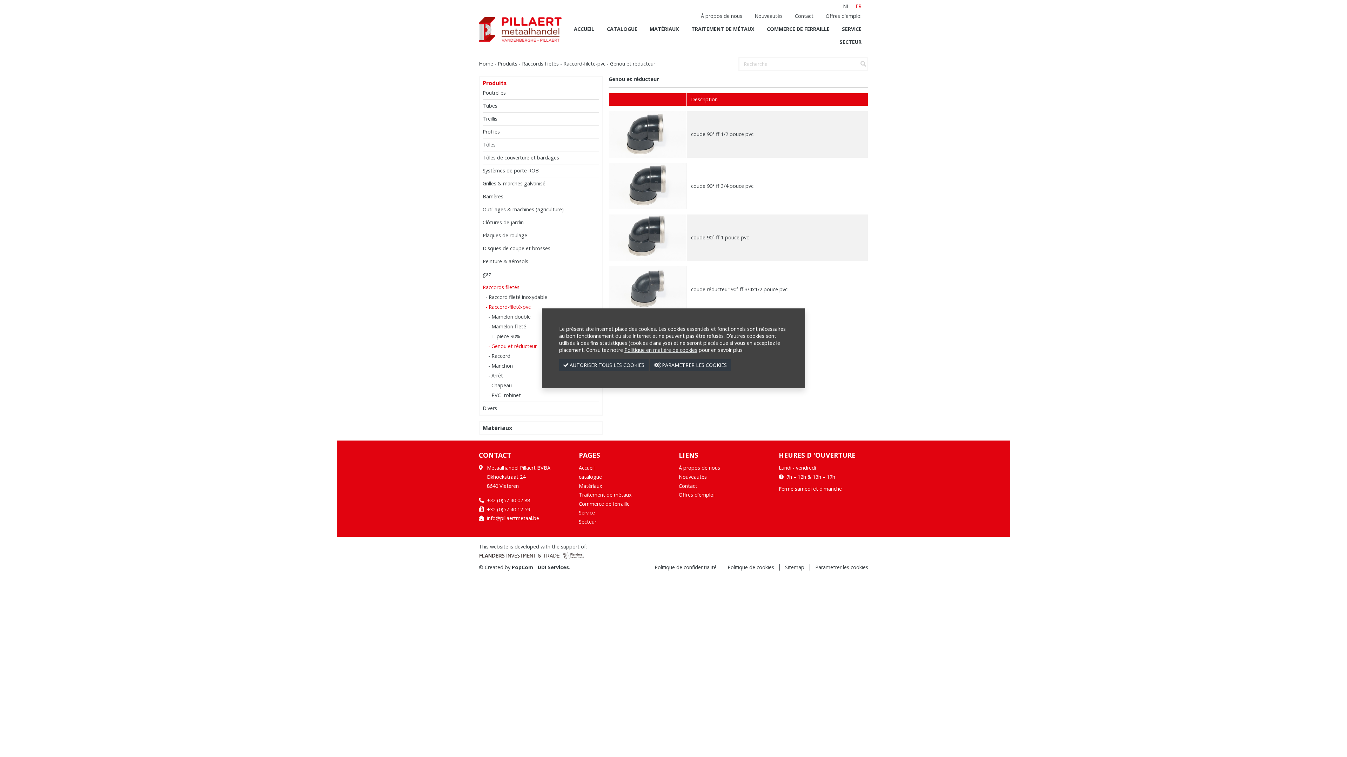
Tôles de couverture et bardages (521, 157)
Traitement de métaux (723, 29)
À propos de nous (721, 16)
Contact (804, 16)
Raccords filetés (540, 63)
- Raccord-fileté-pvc (508, 307)
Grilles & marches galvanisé (514, 183)
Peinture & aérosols (505, 261)
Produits (507, 63)
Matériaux (664, 29)
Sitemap (794, 567)
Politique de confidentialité (686, 567)
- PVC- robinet (504, 395)
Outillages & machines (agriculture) (523, 209)
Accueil (584, 29)
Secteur (850, 42)
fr (859, 6)
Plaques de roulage (505, 235)
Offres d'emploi (844, 16)
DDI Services (553, 567)
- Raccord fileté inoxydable (516, 297)
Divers (490, 408)
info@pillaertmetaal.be (513, 518)
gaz (487, 274)
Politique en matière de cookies (660, 350)
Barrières (493, 196)
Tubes (490, 105)
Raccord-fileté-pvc (584, 63)
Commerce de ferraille (798, 29)
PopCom (522, 567)
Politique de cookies (751, 567)
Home (486, 63)
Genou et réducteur (632, 63)
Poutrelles (494, 92)
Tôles (489, 144)
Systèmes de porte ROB (511, 170)
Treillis (490, 118)
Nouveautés (769, 16)
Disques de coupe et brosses (516, 248)
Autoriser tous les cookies (606, 365)
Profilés (491, 131)
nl (846, 6)
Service (852, 29)
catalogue (622, 29)
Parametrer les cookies (841, 567)
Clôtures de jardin (503, 222)
